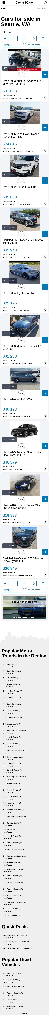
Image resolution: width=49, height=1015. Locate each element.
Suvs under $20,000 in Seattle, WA (15, 936)
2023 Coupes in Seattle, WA (13, 910)
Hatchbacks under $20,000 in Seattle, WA (17, 950)
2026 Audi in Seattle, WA (11, 864)
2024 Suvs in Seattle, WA (12, 672)
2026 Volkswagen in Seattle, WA (14, 903)
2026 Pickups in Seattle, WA (13, 897)
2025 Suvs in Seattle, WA (12, 666)
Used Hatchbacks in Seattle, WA (14, 988)
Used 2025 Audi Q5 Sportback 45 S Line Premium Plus (24, 453)
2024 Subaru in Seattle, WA (12, 824)
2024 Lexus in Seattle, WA (12, 738)
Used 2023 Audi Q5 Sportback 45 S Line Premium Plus (24, 82)
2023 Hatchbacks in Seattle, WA (14, 811)
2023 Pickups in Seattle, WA (13, 890)
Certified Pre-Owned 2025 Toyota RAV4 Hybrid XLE (23, 559)
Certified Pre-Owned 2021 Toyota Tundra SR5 (23, 241)
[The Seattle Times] (24, 2)
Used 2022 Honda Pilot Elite (19, 187)
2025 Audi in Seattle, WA (11, 685)
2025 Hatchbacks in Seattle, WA (14, 751)
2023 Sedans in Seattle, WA (13, 758)
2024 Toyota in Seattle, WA (12, 692)
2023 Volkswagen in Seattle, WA (14, 817)
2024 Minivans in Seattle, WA (13, 870)
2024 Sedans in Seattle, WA (13, 712)
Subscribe (44, 8)
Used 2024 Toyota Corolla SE (20, 293)
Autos (3, 8)
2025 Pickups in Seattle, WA (13, 877)
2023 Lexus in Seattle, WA (12, 725)
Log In (37, 8)
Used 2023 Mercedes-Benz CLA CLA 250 (22, 347)
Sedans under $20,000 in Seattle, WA (16, 943)
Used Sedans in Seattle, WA (13, 981)
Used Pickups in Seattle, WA (13, 994)
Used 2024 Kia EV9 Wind (18, 399)
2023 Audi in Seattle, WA (11, 784)
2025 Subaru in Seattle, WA (12, 771)
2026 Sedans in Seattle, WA (13, 831)
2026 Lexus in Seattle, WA (12, 837)
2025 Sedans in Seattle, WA (13, 745)
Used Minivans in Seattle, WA (13, 1007)
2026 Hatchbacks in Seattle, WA (14, 857)
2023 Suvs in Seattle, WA (12, 679)
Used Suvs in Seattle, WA (12, 974)
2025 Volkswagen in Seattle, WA (14, 732)
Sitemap (24, 1013)
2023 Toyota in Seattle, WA (12, 765)
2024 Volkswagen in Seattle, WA (14, 778)
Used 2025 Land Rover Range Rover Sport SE (21, 135)
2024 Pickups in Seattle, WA (13, 844)
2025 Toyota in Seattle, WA (12, 699)
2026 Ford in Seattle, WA (11, 916)
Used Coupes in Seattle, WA (13, 1001)
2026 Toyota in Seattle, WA (12, 718)
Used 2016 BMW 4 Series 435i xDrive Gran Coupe (21, 506)
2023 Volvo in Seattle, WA (12, 791)
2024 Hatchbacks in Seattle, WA (14, 850)
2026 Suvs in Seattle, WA (12, 705)
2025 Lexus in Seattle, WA (12, 798)
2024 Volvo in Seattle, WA (12, 804)
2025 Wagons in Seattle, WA (13, 883)
